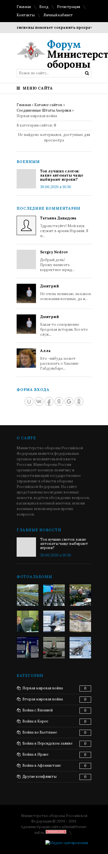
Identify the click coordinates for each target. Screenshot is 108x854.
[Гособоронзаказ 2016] (28, 621)
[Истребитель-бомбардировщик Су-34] (80, 648)
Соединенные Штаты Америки (44, 110)
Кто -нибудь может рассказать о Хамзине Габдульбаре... (59, 359)
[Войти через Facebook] (49, 401)
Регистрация (68, 6)
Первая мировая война (42, 688)
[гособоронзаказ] (80, 595)
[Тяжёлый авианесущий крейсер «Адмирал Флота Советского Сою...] (54, 621)
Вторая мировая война (42, 699)
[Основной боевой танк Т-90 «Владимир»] (54, 648)
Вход (43, 6)
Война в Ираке (35, 754)
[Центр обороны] (54, 595)
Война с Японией (37, 710)
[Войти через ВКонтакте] (39, 401)
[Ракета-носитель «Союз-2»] (28, 648)
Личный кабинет (58, 15)
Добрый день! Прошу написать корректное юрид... (57, 261)
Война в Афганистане (41, 765)
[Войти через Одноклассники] (78, 401)
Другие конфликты (39, 776)
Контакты (26, 15)
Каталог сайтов (48, 105)
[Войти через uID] (29, 401)
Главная (24, 6)
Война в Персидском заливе (47, 743)
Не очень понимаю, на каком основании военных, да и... (65, 292)
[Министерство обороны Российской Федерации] (28, 595)
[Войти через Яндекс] (59, 401)
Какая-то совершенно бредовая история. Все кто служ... (64, 325)
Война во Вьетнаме (39, 732)
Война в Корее (35, 721)
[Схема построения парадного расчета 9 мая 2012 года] (80, 621)
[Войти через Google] (69, 401)
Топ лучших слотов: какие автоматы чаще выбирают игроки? (61, 175)
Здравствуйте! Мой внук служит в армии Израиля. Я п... (64, 227)
